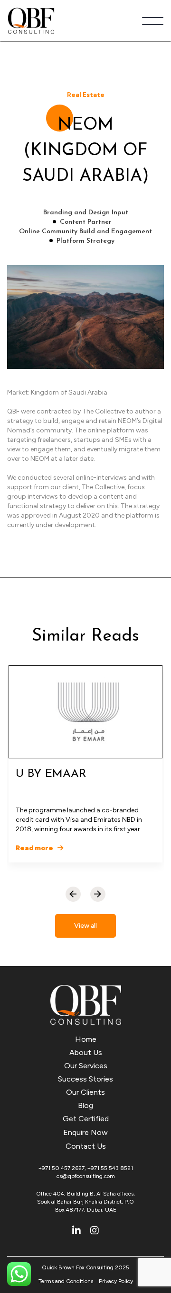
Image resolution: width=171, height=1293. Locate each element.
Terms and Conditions (65, 1281)
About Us (85, 1052)
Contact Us (86, 1146)
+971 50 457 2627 (61, 1168)
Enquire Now (85, 1132)
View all (85, 926)
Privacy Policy (116, 1281)
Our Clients (85, 1092)
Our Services (85, 1065)
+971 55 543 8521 (110, 1168)
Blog (85, 1105)
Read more (35, 848)
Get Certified (86, 1118)
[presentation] (73, 894)
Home (85, 1039)
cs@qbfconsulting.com (86, 1176)
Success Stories (85, 1078)
